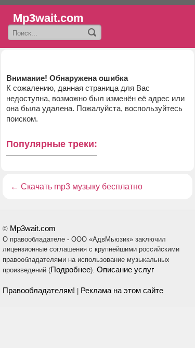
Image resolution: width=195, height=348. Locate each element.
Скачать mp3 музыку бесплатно (81, 186)
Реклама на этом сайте (122, 290)
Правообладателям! (39, 290)
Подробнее (70, 269)
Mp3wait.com (33, 228)
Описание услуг (125, 269)
